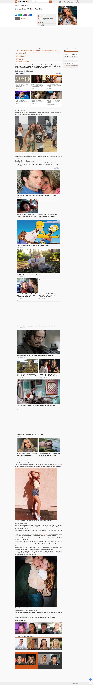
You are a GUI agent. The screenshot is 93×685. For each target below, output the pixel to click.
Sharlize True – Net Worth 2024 (22, 61)
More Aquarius (50, 653)
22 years (42, 22)
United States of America (46, 19)
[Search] (50, 2)
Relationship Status (20, 59)
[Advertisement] (46, 37)
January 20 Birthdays (26, 667)
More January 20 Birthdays (26, 653)
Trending (72, 2)
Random (77, 2)
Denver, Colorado (44, 18)
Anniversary (60, 2)
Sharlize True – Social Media (22, 55)
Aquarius (42, 25)
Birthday (64, 2)
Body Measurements (20, 56)
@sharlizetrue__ (44, 534)
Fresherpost (17, 5)
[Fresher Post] (23, 2)
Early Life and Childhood (21, 53)
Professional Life (19, 58)
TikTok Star (22, 5)
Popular (68, 2)
